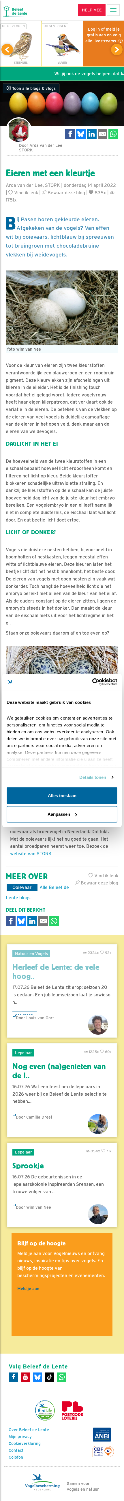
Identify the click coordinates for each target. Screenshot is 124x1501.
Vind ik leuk (25, 192)
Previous (7, 49)
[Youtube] (25, 1377)
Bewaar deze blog (65, 192)
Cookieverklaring (25, 1443)
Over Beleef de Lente (29, 1429)
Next (117, 49)
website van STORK (31, 853)
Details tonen (92, 777)
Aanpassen (59, 814)
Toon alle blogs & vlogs (33, 88)
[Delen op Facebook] (70, 134)
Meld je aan (28, 1288)
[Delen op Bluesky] (81, 134)
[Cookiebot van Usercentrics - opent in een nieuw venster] (92, 682)
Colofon (16, 1457)
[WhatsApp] (61, 1377)
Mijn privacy (20, 1436)
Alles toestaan (62, 795)
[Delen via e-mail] (103, 134)
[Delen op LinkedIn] (92, 134)
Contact (16, 1450)
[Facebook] (13, 1377)
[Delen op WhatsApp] (113, 134)
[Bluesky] (37, 1377)
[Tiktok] (49, 1377)
